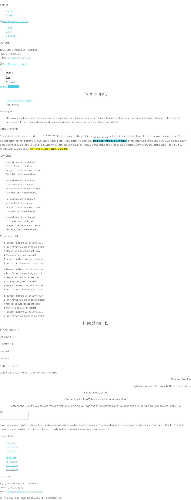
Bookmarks (12, 447)
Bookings (11, 451)
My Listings (11, 461)
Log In (9, 11)
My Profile (11, 457)
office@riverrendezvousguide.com (25, 491)
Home (9, 27)
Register (10, 15)
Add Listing (13, 86)
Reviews (10, 443)
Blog (8, 31)
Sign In (3, 86)
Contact (10, 36)
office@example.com (18, 58)
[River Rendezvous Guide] (14, 21)
